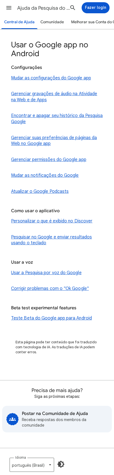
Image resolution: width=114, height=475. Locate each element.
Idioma (20, 457)
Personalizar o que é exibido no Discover (51, 221)
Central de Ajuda (19, 22)
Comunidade (52, 22)
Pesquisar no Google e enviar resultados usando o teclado (51, 240)
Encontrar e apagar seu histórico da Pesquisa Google (57, 118)
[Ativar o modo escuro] (61, 464)
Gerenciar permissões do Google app (48, 159)
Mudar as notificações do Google (45, 175)
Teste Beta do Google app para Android (51, 318)
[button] (8, 7)
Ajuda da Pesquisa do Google (44, 8)
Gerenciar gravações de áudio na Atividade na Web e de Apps (54, 97)
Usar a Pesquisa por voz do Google (46, 273)
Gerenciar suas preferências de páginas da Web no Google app (54, 141)
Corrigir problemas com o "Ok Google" (50, 288)
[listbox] (31, 465)
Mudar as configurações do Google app (51, 78)
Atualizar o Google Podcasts (40, 191)
